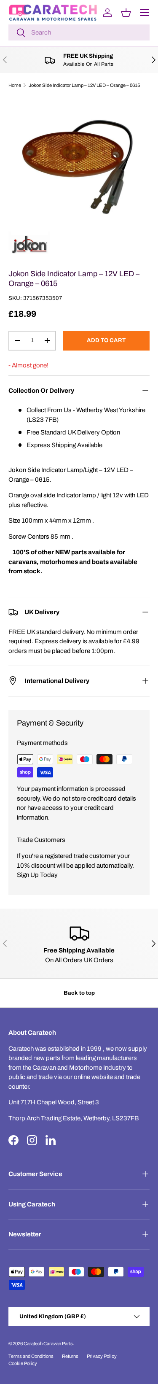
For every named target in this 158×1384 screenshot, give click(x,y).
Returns (70, 1356)
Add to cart (106, 340)
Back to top (79, 993)
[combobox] (79, 32)
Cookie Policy (22, 1363)
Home (14, 85)
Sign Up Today (37, 874)
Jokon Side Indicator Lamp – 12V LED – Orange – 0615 (84, 85)
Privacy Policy (102, 1356)
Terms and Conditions (31, 1356)
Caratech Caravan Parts (48, 1343)
